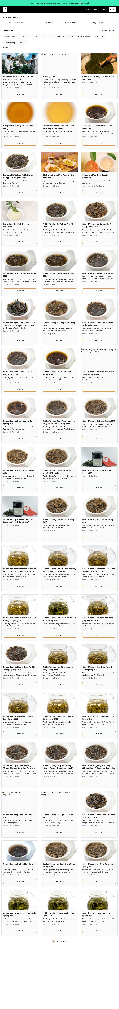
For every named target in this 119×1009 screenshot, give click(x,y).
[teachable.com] (52, 3)
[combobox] (53, 22)
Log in (112, 9)
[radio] (10, 36)
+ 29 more (6, 48)
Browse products (92, 9)
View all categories (107, 30)
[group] (54, 39)
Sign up (104, 9)
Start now (84, 3)
